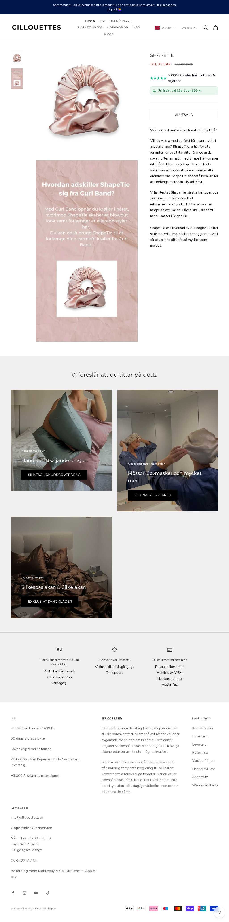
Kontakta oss (202, 728)
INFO (136, 27)
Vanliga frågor (203, 760)
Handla (90, 20)
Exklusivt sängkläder (50, 601)
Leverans (199, 744)
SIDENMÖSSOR (117, 27)
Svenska (187, 27)
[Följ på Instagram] (24, 893)
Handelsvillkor (203, 769)
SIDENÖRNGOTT (121, 20)
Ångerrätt (200, 777)
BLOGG (109, 34)
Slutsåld (184, 114)
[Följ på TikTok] (48, 893)
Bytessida (200, 752)
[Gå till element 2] (17, 78)
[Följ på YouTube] (36, 893)
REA (102, 20)
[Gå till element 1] (17, 58)
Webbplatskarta (205, 785)
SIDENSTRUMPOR (90, 27)
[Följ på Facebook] (13, 893)
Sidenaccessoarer (152, 495)
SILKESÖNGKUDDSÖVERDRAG (54, 475)
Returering (200, 736)
